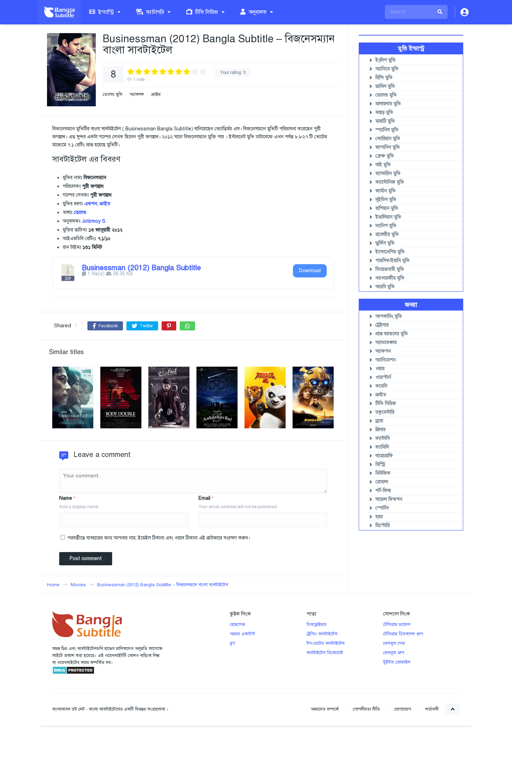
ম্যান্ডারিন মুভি (388, 173)
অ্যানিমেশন (385, 360)
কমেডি (381, 386)
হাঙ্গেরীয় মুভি (387, 234)
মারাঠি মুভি (385, 121)
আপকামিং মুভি (388, 316)
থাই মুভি (383, 165)
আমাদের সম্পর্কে (325, 709)
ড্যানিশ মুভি (385, 226)
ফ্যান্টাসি (382, 438)
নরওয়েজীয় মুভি (389, 278)
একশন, (91, 204)
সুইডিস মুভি (385, 199)
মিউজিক (382, 473)
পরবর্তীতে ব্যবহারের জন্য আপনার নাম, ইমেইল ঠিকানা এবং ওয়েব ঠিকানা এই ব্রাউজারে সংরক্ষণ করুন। (159, 538)
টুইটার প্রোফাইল (396, 662)
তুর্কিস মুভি (385, 243)
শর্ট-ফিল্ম (383, 491)
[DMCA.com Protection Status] (73, 673)
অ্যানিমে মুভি (386, 69)
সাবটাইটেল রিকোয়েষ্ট (325, 653)
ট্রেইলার (382, 325)
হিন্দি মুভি (384, 78)
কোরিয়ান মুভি (387, 139)
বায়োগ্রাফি (384, 456)
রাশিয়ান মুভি (386, 208)
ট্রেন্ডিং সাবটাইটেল (322, 634)
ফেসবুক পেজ (394, 643)
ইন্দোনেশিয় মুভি (390, 252)
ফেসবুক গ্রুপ (393, 653)
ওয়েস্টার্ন (383, 377)
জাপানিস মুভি (387, 147)
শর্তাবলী (432, 709)
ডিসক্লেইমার (316, 624)
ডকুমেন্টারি (384, 412)
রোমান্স (381, 482)
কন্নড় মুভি (384, 112)
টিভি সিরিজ (206, 12)
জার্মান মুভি (385, 191)
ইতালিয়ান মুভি (388, 217)
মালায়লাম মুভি (388, 104)
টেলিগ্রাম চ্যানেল (396, 624)
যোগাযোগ (402, 709)
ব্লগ (232, 643)
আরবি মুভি (385, 287)
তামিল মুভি (385, 86)
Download (310, 271)
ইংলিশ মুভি (385, 60)
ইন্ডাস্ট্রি (105, 12)
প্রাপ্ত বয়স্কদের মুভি (391, 334)
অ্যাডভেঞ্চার (386, 342)
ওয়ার (380, 369)
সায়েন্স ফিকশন (388, 499)
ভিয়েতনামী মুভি (389, 269)
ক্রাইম (156, 94)
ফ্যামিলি (382, 447)
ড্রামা (379, 421)
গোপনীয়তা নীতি (366, 709)
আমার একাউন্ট (242, 634)
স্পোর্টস (382, 508)
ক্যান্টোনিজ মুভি (389, 182)
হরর (379, 517)
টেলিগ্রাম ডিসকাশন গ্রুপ (403, 634)
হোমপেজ (237, 624)
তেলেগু (80, 212)
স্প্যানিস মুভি (386, 130)
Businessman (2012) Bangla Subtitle (141, 267)
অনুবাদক (256, 12)
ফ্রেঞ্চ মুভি (384, 156)
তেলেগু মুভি (112, 94)
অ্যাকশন (137, 94)
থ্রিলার (380, 430)
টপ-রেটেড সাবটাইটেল (325, 643)
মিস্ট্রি (380, 464)
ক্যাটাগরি (154, 12)
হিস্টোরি (382, 525)
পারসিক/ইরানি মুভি (392, 260)
